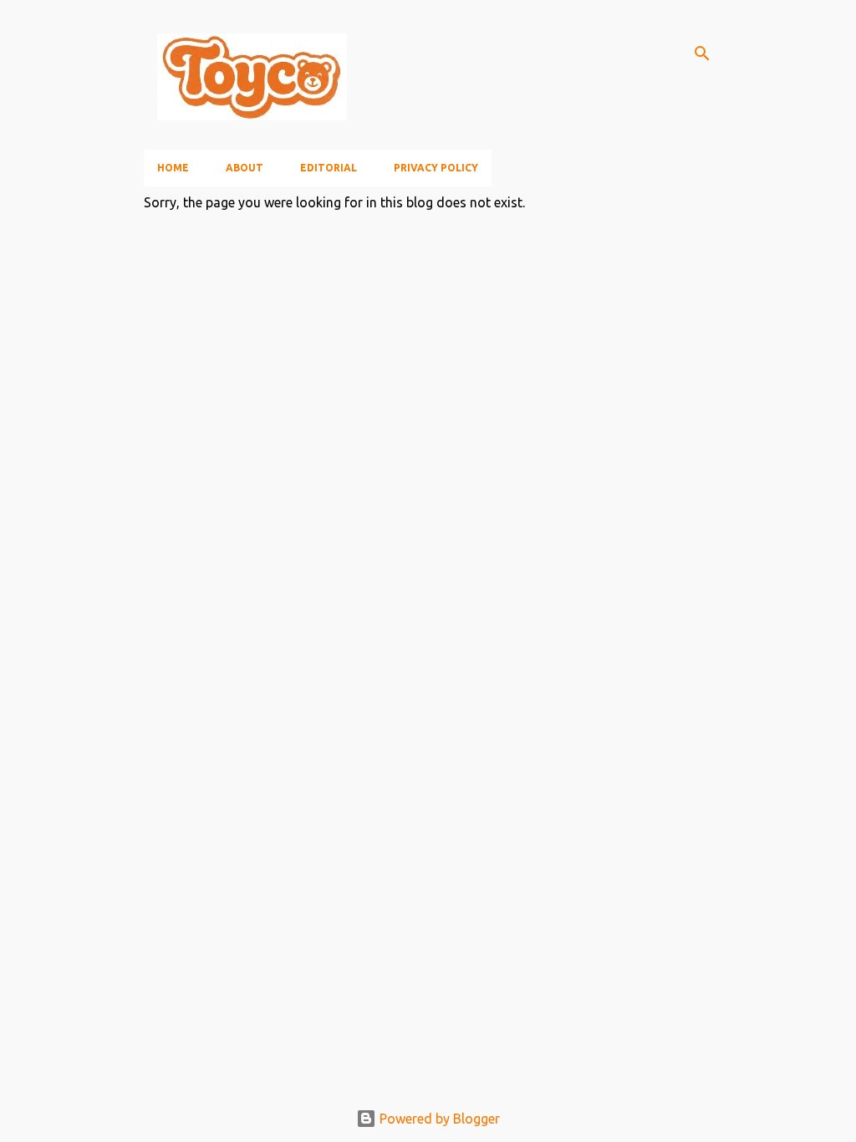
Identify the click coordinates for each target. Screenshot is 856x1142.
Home (173, 167)
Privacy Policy (436, 167)
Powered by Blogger (438, 1118)
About (244, 167)
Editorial (328, 167)
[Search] (702, 53)
